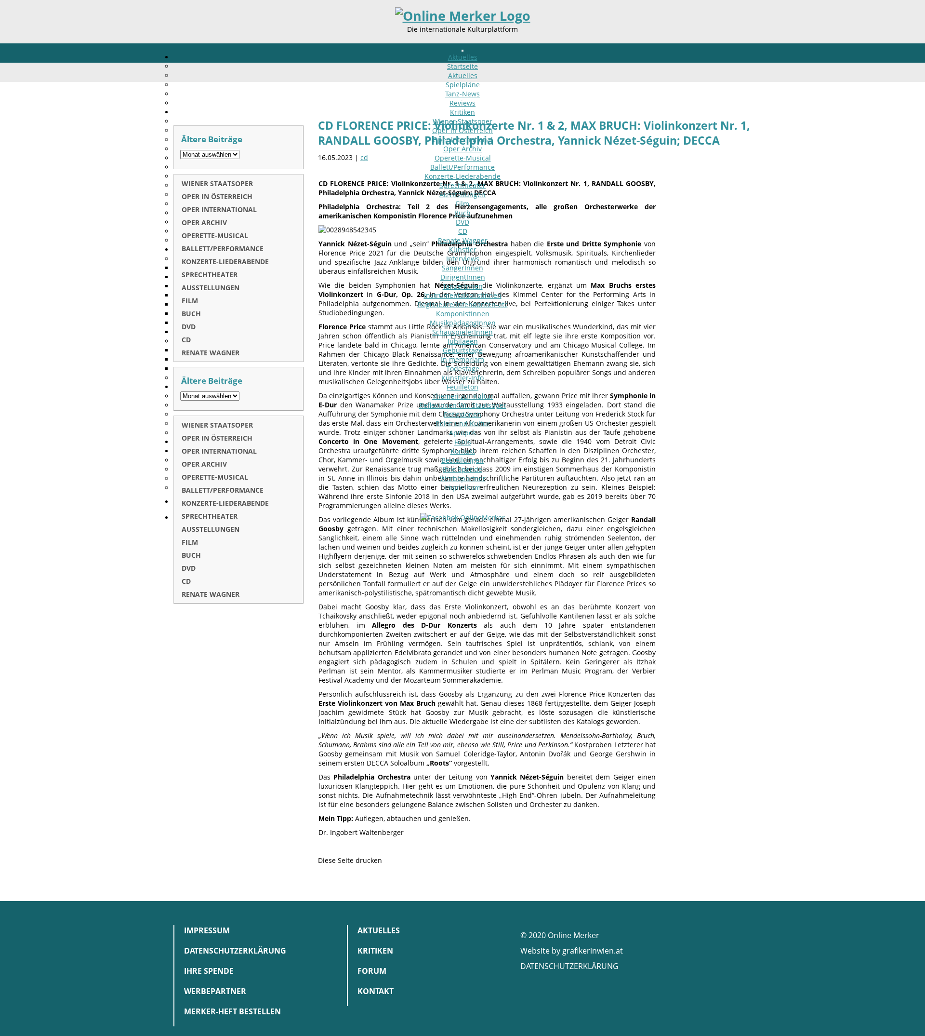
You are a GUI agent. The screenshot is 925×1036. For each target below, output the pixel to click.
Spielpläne (463, 84)
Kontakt (462, 451)
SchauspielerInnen (462, 331)
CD (462, 231)
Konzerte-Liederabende (462, 176)
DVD (462, 222)
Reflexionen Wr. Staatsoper (462, 405)
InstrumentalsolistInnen (463, 295)
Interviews (462, 258)
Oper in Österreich (462, 130)
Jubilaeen (463, 341)
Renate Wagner (463, 240)
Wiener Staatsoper (462, 121)
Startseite (462, 66)
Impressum (462, 487)
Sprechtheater (462, 185)
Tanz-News (462, 93)
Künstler (462, 249)
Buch (462, 212)
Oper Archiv (462, 148)
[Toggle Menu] (462, 51)
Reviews (462, 103)
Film (462, 203)
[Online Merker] (462, 16)
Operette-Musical (463, 157)
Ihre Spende (462, 469)
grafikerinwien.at (592, 950)
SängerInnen (462, 267)
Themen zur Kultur (462, 396)
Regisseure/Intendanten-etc (463, 304)
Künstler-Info (462, 377)
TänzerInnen (463, 286)
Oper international (463, 139)
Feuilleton (462, 386)
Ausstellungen (462, 194)
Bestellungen (462, 460)
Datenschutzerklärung (235, 950)
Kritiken (462, 112)
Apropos (462, 432)
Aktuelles (462, 57)
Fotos (462, 441)
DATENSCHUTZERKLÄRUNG (569, 966)
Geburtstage (463, 350)
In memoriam (462, 359)
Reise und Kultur (463, 423)
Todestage (462, 368)
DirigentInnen (462, 277)
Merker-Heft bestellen (232, 1011)
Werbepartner (463, 478)
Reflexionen (462, 414)
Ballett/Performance (462, 167)
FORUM (371, 971)
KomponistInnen (462, 313)
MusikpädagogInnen (463, 322)
